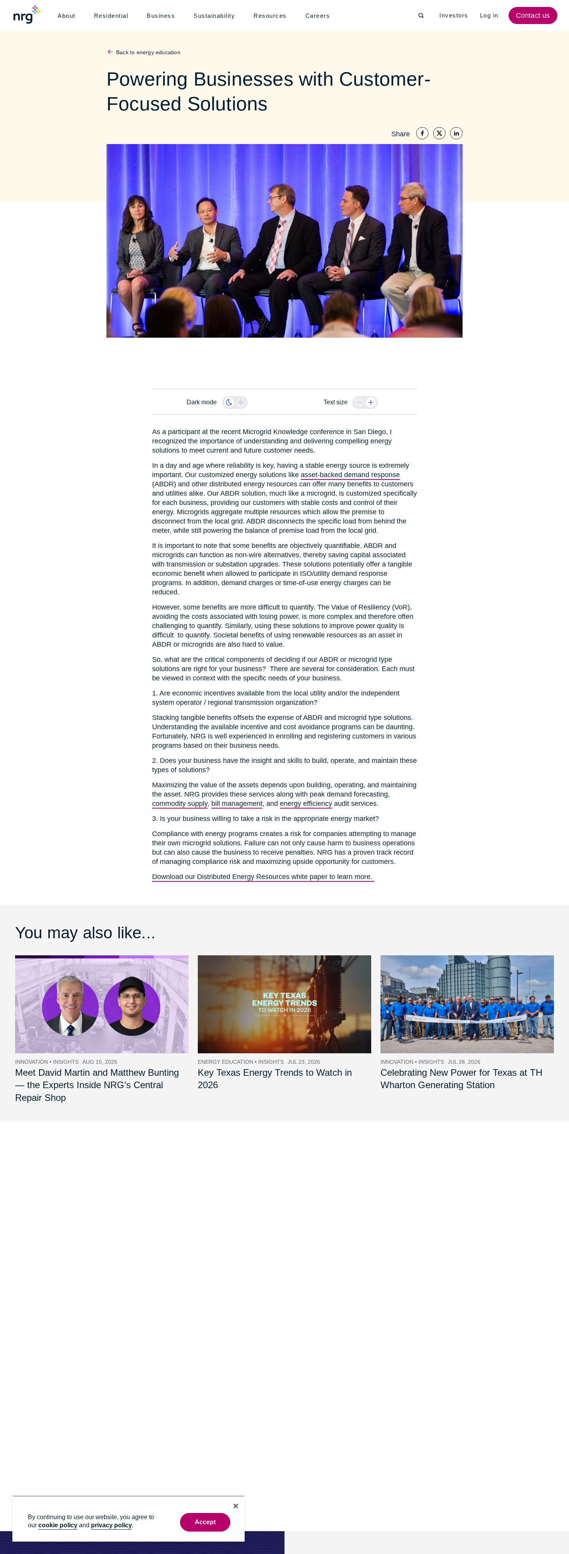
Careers (319, 15)
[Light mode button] (241, 402)
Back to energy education (147, 52)
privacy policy (111, 1525)
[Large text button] (371, 402)
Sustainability (216, 15)
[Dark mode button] (229, 402)
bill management (235, 794)
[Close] (235, 1505)
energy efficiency (302, 794)
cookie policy (57, 1525)
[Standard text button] (359, 402)
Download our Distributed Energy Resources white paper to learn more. (261, 867)
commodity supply (179, 794)
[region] (128, 1519)
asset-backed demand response (349, 474)
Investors (454, 15)
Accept (205, 1522)
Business (162, 15)
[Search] (421, 15)
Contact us (534, 15)
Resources (273, 15)
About (67, 15)
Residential (112, 15)
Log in (490, 15)
